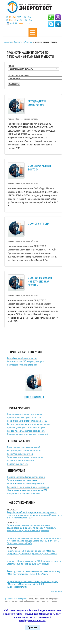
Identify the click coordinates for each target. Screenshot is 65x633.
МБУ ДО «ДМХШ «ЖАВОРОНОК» (37, 103)
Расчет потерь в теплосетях (20, 460)
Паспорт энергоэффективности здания (26, 477)
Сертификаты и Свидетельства (22, 358)
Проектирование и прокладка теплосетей (27, 434)
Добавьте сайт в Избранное (16, 599)
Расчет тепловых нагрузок (20, 454)
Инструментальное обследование (23, 493)
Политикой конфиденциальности (35, 618)
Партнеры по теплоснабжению (22, 365)
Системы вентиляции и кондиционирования (28, 424)
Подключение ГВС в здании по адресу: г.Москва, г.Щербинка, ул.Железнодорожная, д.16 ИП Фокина (32, 552)
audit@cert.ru (20, 23)
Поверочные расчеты (17, 464)
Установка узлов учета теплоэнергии (25, 457)
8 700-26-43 (19, 20)
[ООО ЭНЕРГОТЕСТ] (29, 7)
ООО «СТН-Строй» (38, 223)
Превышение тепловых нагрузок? (23, 447)
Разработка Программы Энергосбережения (28, 487)
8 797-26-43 (18, 17)
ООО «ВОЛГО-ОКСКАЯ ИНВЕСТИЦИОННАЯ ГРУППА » (40, 281)
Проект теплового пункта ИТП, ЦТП (24, 417)
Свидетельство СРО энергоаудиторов (25, 361)
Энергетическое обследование (22, 480)
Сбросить (14, 84)
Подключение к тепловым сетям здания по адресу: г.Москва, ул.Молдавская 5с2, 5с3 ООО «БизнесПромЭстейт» (32, 584)
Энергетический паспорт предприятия (25, 483)
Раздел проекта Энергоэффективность (26, 431)
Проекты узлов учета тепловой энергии (26, 427)
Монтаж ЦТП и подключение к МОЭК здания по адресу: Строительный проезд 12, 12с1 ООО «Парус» (34, 562)
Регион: (11, 66)
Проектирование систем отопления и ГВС (27, 421)
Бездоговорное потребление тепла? (24, 450)
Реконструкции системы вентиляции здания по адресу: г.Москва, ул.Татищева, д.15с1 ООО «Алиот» (34, 572)
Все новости (56, 591)
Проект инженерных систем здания (24, 414)
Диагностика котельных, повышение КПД (27, 490)
